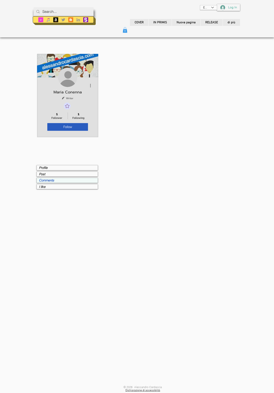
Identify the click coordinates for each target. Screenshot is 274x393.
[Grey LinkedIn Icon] (78, 19)
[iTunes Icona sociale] (48, 19)
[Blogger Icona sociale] (70, 19)
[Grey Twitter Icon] (63, 19)
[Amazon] (55, 19)
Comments (46, 180)
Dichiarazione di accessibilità (142, 390)
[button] (125, 30)
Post (42, 174)
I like (42, 187)
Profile (43, 168)
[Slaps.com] (85, 19)
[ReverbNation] (40, 19)
